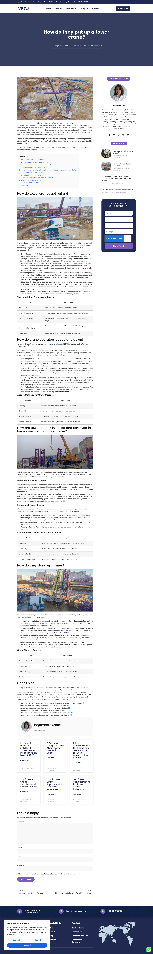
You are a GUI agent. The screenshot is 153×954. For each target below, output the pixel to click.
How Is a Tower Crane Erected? (122, 165)
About (59, 9)
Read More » (24, 760)
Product (70, 9)
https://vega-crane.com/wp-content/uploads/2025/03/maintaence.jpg (53, 344)
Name (20, 847)
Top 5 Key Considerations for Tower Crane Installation (81, 784)
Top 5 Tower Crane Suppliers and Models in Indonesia (54, 784)
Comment (21, 821)
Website (20, 865)
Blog (83, 9)
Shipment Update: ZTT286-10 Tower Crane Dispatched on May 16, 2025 (28, 749)
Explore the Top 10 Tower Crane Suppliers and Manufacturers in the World (116, 179)
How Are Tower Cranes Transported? (117, 190)
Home (48, 9)
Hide (28, 157)
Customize (17, 940)
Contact (96, 9)
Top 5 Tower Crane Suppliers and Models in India (28, 783)
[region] (27, 935)
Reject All (37, 940)
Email (19, 856)
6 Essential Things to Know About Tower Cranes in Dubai (55, 748)
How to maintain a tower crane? (123, 152)
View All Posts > (40, 730)
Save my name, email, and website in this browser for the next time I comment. (49, 874)
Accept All (27, 945)
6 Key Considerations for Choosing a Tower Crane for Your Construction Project (81, 750)
